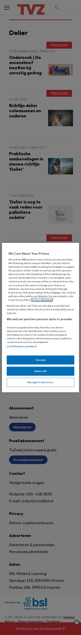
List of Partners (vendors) (22, 346)
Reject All (41, 371)
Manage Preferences (40, 382)
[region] (40, 317)
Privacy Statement (42, 299)
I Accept (40, 360)
